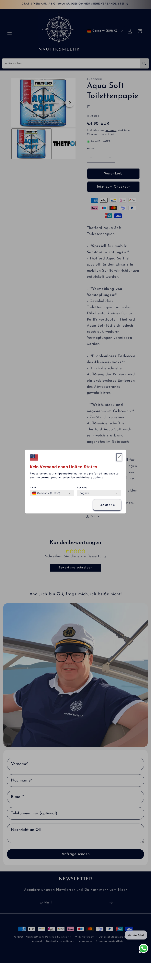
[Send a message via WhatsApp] (143, 948)
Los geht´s (107, 504)
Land (33, 487)
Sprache (82, 487)
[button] (119, 457)
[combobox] (46, 493)
